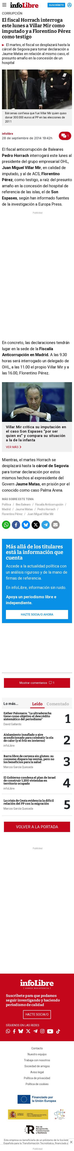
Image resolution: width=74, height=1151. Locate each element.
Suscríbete (56, 5)
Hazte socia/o (37, 1014)
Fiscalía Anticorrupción (49, 504)
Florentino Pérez (12, 514)
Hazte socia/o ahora (37, 614)
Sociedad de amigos (37, 1066)
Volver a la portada (37, 826)
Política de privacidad (37, 1078)
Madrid (6, 509)
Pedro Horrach (46, 509)
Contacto (37, 1048)
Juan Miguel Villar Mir (40, 514)
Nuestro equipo (37, 1054)
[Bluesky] (20, 1031)
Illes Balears (23, 504)
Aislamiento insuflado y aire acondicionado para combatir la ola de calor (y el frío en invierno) (28, 737)
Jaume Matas (24, 509)
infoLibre (9, 745)
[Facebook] (14, 1031)
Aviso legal (37, 1072)
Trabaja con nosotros (37, 1060)
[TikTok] (58, 1031)
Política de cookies (37, 1084)
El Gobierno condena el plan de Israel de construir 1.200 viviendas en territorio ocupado (30, 780)
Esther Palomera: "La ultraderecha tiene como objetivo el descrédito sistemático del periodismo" (27, 716)
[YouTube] (50, 1031)
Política (6, 504)
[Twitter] (28, 1031)
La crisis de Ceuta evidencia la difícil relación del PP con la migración (29, 802)
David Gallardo (12, 724)
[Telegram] (35, 1031)
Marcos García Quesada (18, 767)
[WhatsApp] (8, 1031)
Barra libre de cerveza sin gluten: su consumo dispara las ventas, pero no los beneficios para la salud (29, 759)
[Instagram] (42, 1031)
